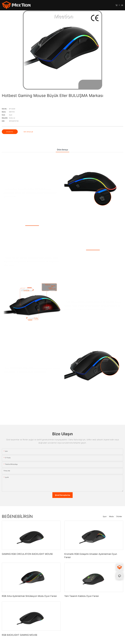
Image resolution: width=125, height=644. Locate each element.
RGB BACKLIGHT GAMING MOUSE (19, 635)
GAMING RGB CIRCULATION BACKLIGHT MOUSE (27, 554)
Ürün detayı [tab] (62, 150)
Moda (111, 516)
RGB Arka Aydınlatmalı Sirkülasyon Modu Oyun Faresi (29, 596)
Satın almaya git (28, 131)
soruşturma (9, 131)
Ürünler (119, 516)
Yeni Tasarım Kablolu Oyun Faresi (81, 596)
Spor (105, 516)
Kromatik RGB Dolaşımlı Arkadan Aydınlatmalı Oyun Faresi (90, 556)
